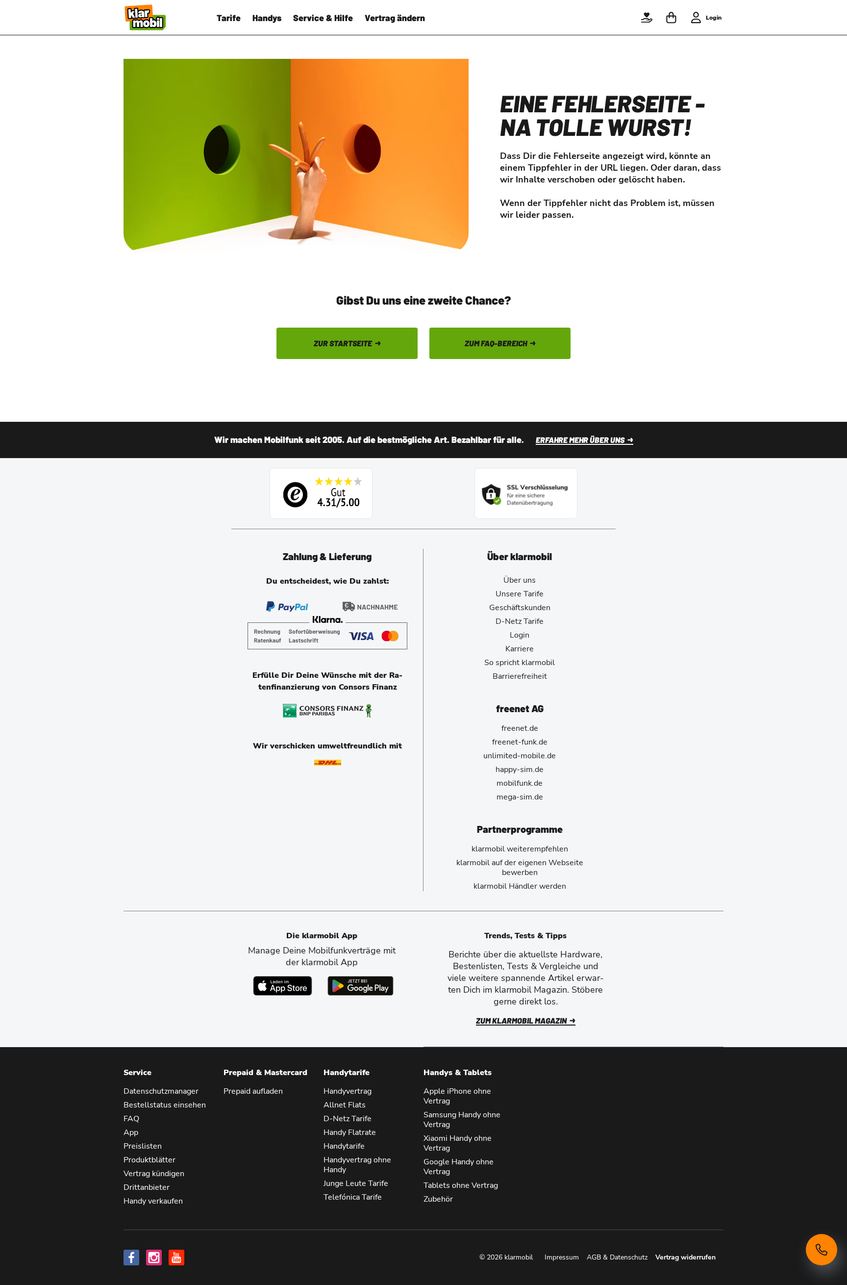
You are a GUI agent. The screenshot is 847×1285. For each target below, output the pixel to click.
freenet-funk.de (520, 742)
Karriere (519, 648)
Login (519, 635)
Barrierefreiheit (520, 676)
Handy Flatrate (350, 1132)
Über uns (519, 580)
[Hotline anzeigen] (821, 1249)
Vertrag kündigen (154, 1173)
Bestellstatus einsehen (165, 1105)
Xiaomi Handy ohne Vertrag (458, 1143)
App (131, 1132)
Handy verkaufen (153, 1201)
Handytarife (344, 1146)
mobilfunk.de (520, 783)
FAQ (131, 1118)
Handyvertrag (348, 1091)
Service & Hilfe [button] (323, 17)
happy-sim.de (520, 769)
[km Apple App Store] (282, 986)
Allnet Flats (345, 1105)
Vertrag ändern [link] (395, 17)
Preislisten (143, 1146)
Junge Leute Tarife (356, 1183)
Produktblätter (149, 1160)
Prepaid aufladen (253, 1091)
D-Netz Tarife (520, 621)
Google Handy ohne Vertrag (459, 1166)
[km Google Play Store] (360, 986)
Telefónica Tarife (353, 1197)
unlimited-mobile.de (519, 755)
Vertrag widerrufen (685, 1257)
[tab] (327, 556)
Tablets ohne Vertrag (461, 1185)
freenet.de (519, 728)
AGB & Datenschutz (617, 1257)
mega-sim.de (520, 797)
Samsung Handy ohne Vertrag (462, 1119)
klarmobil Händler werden (519, 886)
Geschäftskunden (519, 607)
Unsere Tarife (520, 594)
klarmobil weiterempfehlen (520, 849)
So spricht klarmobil (519, 662)
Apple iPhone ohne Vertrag (457, 1096)
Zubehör (438, 1199)
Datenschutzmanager (161, 1091)
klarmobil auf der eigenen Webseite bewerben (519, 867)
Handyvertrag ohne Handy (357, 1165)
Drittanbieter (147, 1187)
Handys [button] (266, 17)
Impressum (562, 1257)
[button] (646, 17)
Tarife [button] (229, 17)
